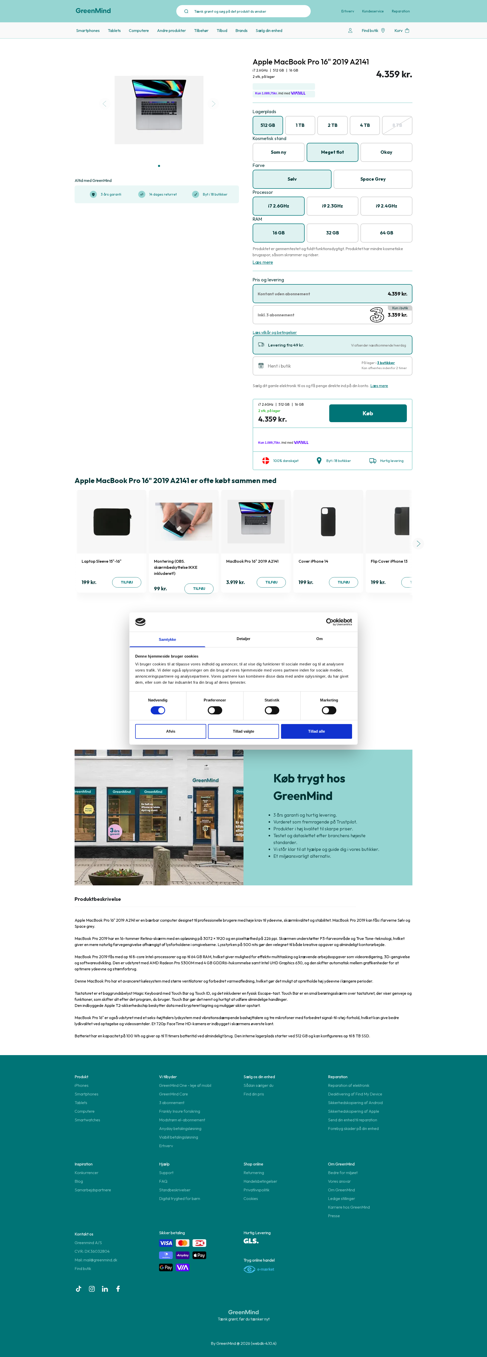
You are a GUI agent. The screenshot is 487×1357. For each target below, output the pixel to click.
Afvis (170, 731)
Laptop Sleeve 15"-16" (101, 561)
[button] (159, 166)
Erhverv (347, 11)
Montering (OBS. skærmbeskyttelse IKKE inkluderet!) (175, 567)
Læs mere (263, 262)
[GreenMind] (93, 10)
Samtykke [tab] (167, 639)
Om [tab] (319, 639)
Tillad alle (316, 731)
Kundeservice (373, 11)
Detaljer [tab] (244, 639)
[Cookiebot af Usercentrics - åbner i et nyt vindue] (330, 622)
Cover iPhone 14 (313, 561)
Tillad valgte (243, 731)
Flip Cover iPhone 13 (389, 561)
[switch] (215, 710)
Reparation (401, 11)
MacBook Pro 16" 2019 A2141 (252, 561)
